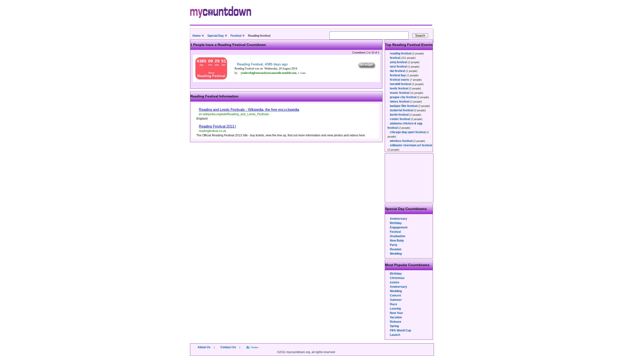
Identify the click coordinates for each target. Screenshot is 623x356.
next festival (398, 66)
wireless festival (401, 141)
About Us (204, 347)
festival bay (398, 75)
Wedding (396, 253)
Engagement (398, 227)
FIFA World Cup (400, 330)
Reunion (395, 249)
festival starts (399, 79)
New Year (396, 313)
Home (196, 35)
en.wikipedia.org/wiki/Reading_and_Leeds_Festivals (234, 114)
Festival (235, 35)
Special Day (215, 35)
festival (395, 58)
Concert (395, 295)
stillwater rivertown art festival (411, 145)
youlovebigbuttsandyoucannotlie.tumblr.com (268, 73)
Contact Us (228, 347)
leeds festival (399, 88)
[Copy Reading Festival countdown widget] (366, 67)
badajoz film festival (403, 106)
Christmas (397, 278)
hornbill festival (400, 84)
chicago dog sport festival (408, 132)
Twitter (255, 347)
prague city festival (403, 97)
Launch (395, 335)
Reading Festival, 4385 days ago (262, 64)
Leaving (395, 308)
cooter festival (400, 119)
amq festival (398, 62)
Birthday (396, 223)
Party (393, 245)
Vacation (396, 317)
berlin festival (399, 114)
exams (394, 282)
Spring (394, 326)
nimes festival (399, 101)
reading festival (400, 53)
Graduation (397, 236)
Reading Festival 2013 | (217, 126)
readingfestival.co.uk (212, 131)
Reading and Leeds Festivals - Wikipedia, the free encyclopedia (249, 109)
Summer (396, 300)
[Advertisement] (409, 178)
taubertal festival (401, 110)
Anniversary (398, 218)
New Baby (397, 240)
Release (395, 321)
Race (393, 304)
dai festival (397, 71)
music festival (399, 93)
